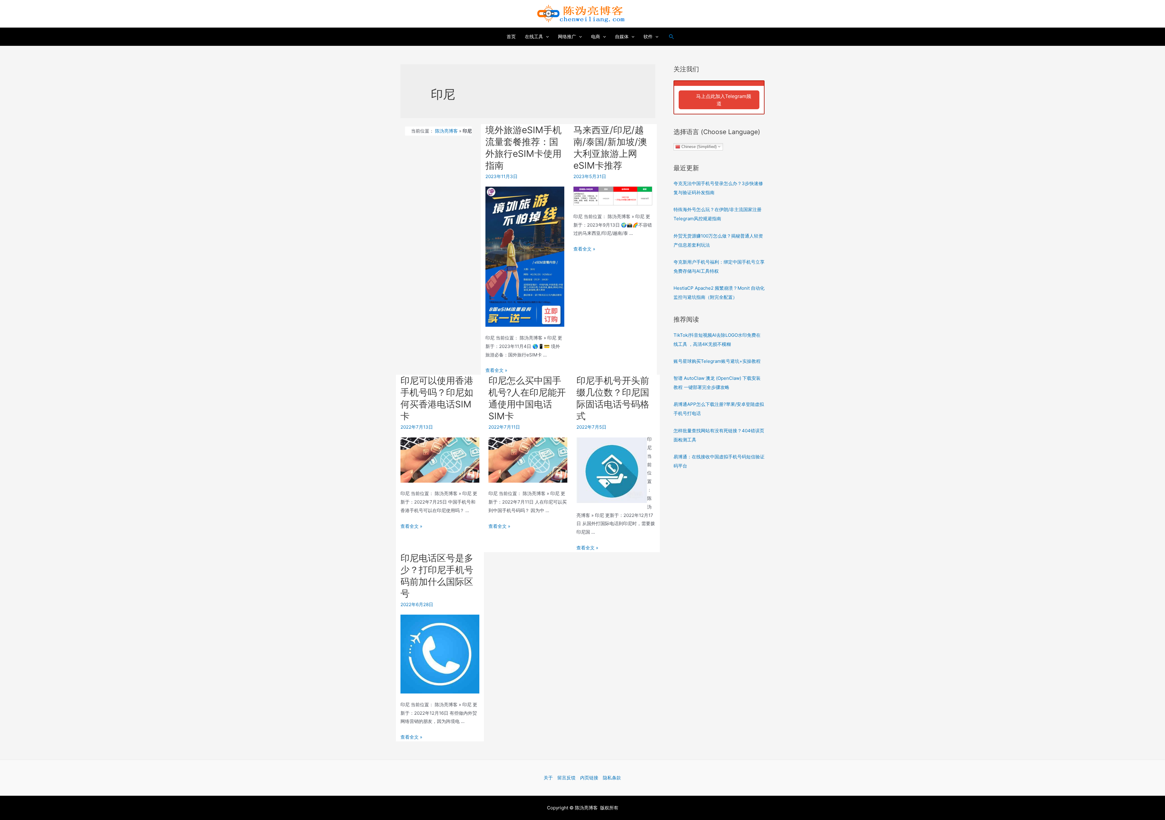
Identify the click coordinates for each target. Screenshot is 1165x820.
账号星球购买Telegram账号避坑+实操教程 (717, 361)
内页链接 (589, 778)
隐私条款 (612, 778)
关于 (548, 778)
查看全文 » (496, 370)
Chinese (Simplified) (698, 146)
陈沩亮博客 (446, 131)
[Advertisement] (719, 574)
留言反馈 (566, 778)
